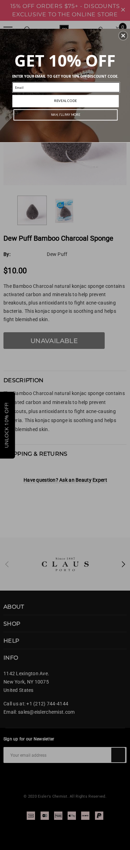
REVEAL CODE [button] (65, 100)
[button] (123, 35)
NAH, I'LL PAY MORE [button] (65, 115)
